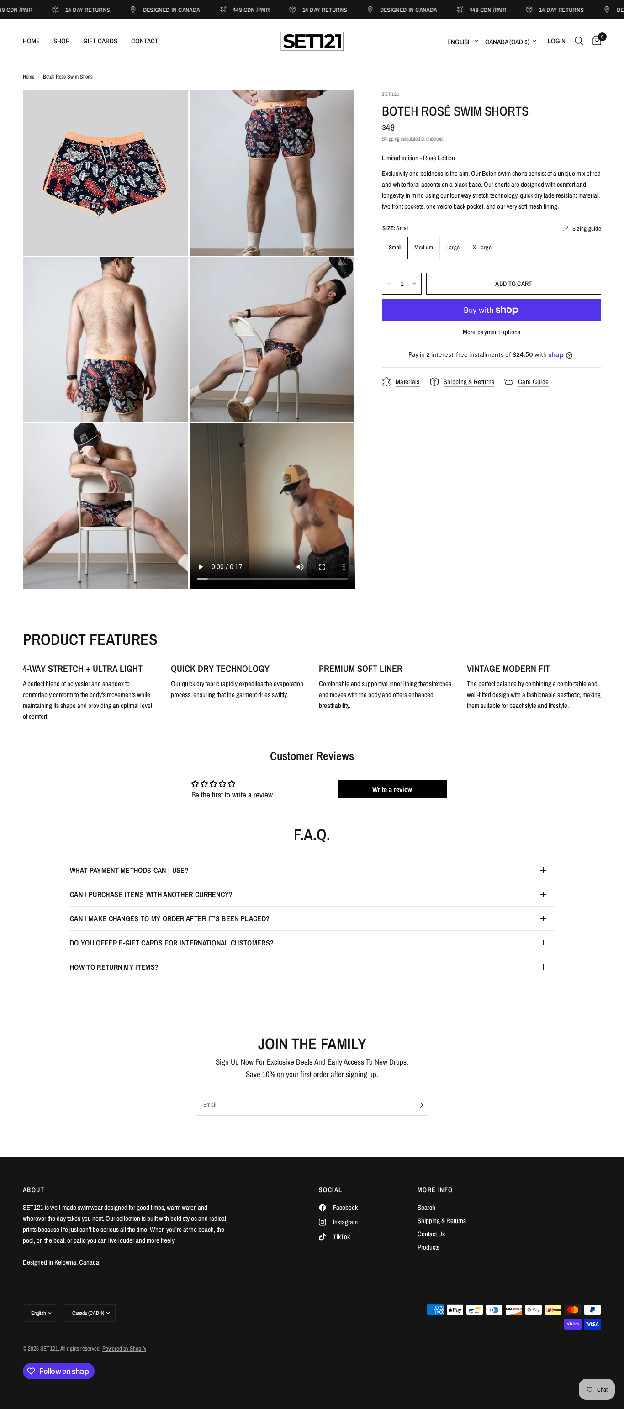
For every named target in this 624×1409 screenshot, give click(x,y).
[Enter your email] (419, 1105)
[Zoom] (169, 109)
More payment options (492, 332)
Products (428, 1247)
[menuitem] (35, 41)
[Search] (579, 41)
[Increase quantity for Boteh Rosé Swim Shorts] (414, 283)
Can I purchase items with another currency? (151, 894)
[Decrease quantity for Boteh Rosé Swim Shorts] (389, 283)
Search (426, 1207)
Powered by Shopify (124, 1348)
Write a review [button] (392, 789)
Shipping (390, 138)
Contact (145, 41)
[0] (594, 41)
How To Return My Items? (114, 967)
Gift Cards (100, 41)
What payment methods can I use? (129, 870)
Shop (61, 41)
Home (31, 41)
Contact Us (431, 1234)
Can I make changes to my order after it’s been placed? (170, 918)
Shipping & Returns (442, 1220)
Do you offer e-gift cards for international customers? (172, 943)
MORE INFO (435, 1190)
